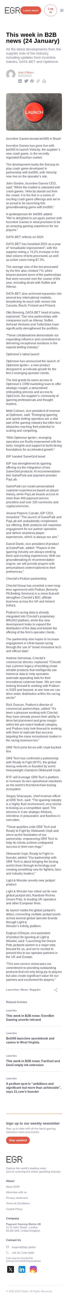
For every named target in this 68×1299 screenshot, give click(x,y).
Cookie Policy (14, 1208)
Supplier (35, 989)
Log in (50, 10)
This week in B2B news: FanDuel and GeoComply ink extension (33, 1063)
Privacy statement (17, 1197)
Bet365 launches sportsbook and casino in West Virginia (30, 1040)
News (24, 989)
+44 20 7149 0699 (23, 1252)
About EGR (13, 1186)
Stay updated (18, 1140)
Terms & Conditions (18, 1203)
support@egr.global (24, 1247)
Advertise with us (16, 1192)
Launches (12, 989)
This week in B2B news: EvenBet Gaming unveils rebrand (30, 1017)
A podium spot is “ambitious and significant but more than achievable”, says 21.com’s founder (33, 1087)
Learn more (30, 10)
